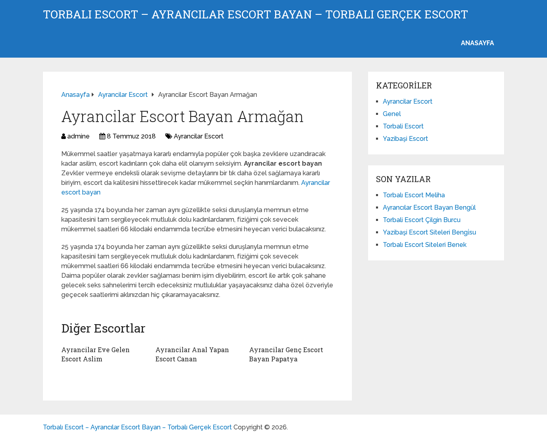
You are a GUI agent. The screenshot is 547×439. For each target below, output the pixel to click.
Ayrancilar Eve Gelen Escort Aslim (95, 354)
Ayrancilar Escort (198, 136)
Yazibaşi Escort (405, 138)
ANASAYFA (477, 43)
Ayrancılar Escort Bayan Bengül (429, 207)
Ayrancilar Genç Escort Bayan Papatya (286, 354)
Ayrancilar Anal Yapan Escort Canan (192, 354)
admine (78, 136)
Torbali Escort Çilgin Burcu (422, 220)
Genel (392, 114)
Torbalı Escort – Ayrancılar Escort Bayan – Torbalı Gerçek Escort (255, 14)
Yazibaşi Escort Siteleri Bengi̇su (429, 232)
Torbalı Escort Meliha (414, 195)
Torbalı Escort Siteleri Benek (425, 245)
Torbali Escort (403, 126)
